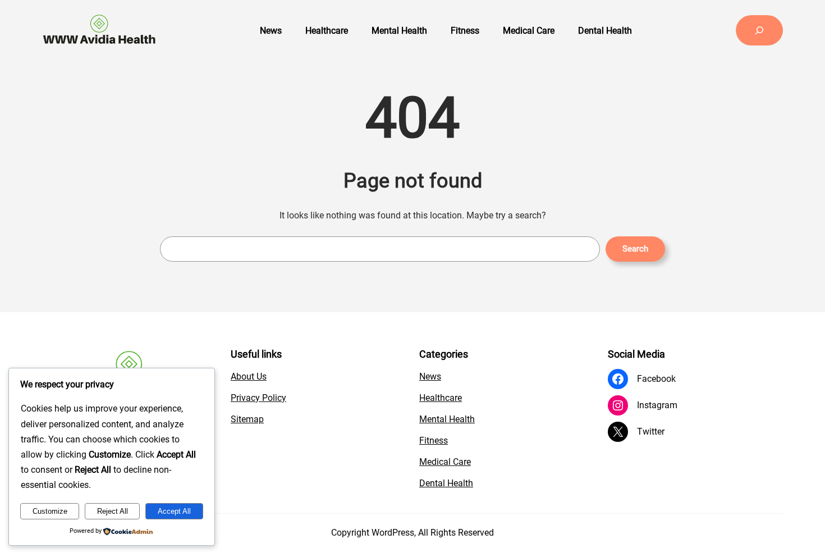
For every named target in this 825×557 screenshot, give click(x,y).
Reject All (112, 511)
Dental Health (446, 483)
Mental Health (447, 419)
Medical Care (445, 461)
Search (635, 249)
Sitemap (247, 419)
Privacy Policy (258, 397)
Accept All (174, 511)
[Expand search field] (759, 30)
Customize (50, 511)
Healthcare (440, 397)
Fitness (433, 440)
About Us (249, 376)
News (430, 376)
